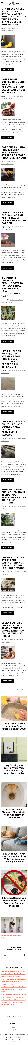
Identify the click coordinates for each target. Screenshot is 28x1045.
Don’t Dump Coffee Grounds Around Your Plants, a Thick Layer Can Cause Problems (13, 86)
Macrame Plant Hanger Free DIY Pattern (12, 937)
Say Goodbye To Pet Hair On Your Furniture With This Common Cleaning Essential (14, 857)
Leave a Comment (7, 31)
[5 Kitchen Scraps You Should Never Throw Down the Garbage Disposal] (14, 882)
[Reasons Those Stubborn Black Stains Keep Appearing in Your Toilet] (14, 794)
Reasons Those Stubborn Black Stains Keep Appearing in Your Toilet (14, 813)
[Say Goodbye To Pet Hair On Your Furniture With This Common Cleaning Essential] (14, 838)
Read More (7, 69)
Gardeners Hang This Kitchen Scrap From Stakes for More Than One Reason (13, 152)
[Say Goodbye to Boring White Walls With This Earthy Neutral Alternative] (14, 749)
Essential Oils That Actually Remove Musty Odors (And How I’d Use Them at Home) (13, 629)
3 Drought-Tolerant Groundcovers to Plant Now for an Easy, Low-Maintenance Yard (12, 287)
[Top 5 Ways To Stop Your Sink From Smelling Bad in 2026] (14, 708)
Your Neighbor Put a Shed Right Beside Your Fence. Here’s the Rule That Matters (13, 496)
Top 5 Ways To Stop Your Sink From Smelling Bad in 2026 (14, 726)
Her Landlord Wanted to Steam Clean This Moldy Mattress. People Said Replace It (11, 359)
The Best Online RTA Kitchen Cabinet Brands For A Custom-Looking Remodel (13, 562)
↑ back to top (14, 1017)
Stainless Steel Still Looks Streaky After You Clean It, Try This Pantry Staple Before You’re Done (13, 16)
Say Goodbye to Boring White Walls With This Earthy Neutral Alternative (14, 769)
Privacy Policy (14, 1030)
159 (18, 689)
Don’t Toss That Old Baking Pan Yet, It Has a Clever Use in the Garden (14, 217)
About (14, 1027)
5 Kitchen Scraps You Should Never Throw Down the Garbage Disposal (14, 902)
